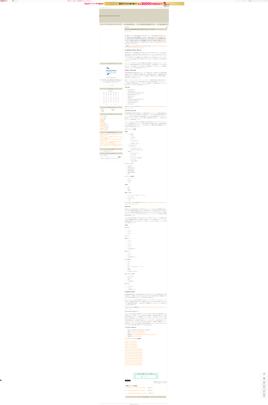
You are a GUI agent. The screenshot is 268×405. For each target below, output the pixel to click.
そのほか (15, 0)
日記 (104, 7)
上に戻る (264, 397)
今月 (111, 104)
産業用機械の (102, 126)
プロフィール (108, 7)
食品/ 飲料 (102, 123)
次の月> (115, 104)
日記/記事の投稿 (111, 132)
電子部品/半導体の (103, 124)
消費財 (130, 31)
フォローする (264, 380)
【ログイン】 (166, 7)
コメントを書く (163, 383)
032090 (165, 6)
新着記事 (264, 393)
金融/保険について (103, 128)
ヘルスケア (102, 117)
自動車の (101, 119)
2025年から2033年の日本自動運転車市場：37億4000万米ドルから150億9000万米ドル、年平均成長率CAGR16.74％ (111, 145)
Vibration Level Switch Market (131, 341)
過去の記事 (264, 384)
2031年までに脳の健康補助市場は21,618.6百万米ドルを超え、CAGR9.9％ (140, 29)
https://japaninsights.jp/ (137, 336)
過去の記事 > (162, 24)
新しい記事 (264, 388)
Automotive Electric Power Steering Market (133, 349)
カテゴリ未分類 (103, 115)
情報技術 (101, 122)
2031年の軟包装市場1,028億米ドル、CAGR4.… (137, 393)
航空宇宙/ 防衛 (103, 129)
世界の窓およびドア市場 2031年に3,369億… (137, 387)
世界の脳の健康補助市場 (160, 37)
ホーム (100, 7)
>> (251, 0)
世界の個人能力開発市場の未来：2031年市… (137, 390)
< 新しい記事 (129, 24)
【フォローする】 (159, 7)
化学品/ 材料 (102, 118)
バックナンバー (111, 107)
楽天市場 (265, 0)
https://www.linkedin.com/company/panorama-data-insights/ (144, 334)
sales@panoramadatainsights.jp (138, 331)
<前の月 (106, 104)
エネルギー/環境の (103, 127)
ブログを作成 (260, 0)
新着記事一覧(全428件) (146, 24)
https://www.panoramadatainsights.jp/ (138, 333)
